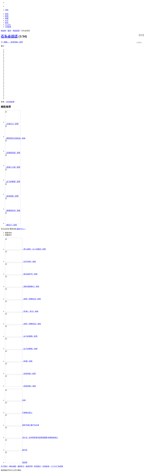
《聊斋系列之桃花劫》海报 (15, 138)
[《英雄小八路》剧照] (12, 165)
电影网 (3, 31)
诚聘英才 (20, 466)
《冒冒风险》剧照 (12, 42)
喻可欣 (24, 450)
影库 (6, 23)
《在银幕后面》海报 (12, 153)
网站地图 (12, 466)
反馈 (141, 35)
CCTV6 (8, 25)
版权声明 (29, 466)
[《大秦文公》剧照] (12, 122)
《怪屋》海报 (27, 361)
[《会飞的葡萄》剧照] (12, 180)
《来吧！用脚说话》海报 (31, 324)
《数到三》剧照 (11, 225)
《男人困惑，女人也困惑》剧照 (34, 249)
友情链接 (45, 466)
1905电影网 (10, 102)
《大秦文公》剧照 (12, 124)
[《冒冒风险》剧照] (12, 194)
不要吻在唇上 (27, 413)
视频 (6, 18)
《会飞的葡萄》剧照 (12, 181)
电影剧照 (16, 31)
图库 (9, 31)
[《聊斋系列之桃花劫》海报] (12, 137)
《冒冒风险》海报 (29, 386)
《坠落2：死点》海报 (30, 311)
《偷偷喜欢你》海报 (12, 210)
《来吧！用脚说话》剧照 (31, 299)
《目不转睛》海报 (29, 261)
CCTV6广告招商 (57, 466)
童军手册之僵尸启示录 (30, 425)
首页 (6, 14)
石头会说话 (9, 36)
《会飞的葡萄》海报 (29, 349)
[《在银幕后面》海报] (12, 151)
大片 (6, 20)
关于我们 (4, 466)
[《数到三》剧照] (12, 223)
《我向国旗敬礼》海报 (30, 286)
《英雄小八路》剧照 (12, 167)
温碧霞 (24, 462)
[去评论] (141, 31)
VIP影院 (8, 27)
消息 (6, 10)
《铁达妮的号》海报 (29, 274)
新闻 (6, 16)
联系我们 (37, 466)
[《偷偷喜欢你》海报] (12, 209)
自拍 (24, 400)
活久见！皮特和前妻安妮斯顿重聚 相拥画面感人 (40, 437)
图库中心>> (21, 229)
